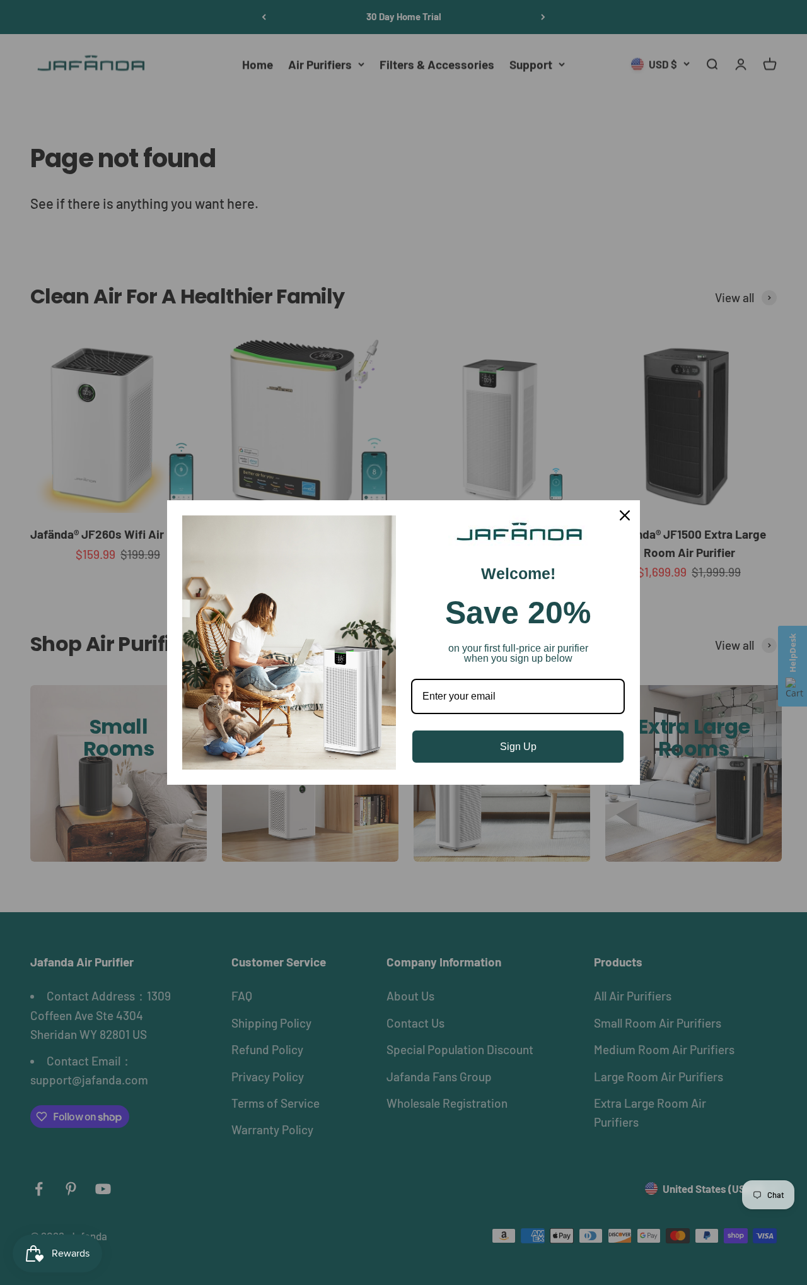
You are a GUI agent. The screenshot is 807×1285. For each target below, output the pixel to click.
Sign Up (518, 746)
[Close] (625, 515)
